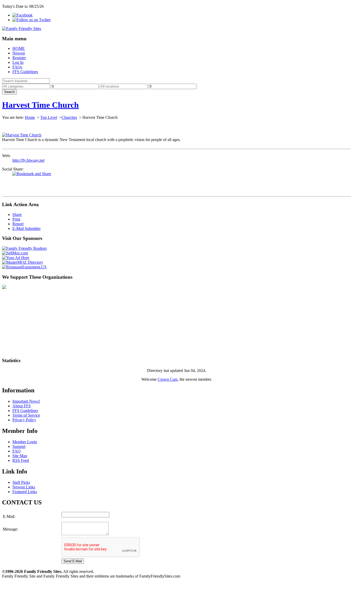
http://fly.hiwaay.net (28, 160)
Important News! (26, 401)
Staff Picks (21, 482)
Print (16, 219)
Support (18, 446)
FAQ (16, 451)
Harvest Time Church (40, 105)
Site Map (19, 456)
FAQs (17, 67)
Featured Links (24, 491)
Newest (18, 53)
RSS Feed (20, 460)
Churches (69, 117)
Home (30, 117)
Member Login (24, 442)
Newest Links (23, 487)
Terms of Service (26, 415)
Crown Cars (168, 379)
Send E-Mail (73, 561)
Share (17, 214)
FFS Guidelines (25, 71)
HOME (18, 48)
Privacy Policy (24, 420)
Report (18, 224)
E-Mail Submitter (26, 228)
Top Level (48, 117)
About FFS (21, 406)
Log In (18, 62)
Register (19, 58)
